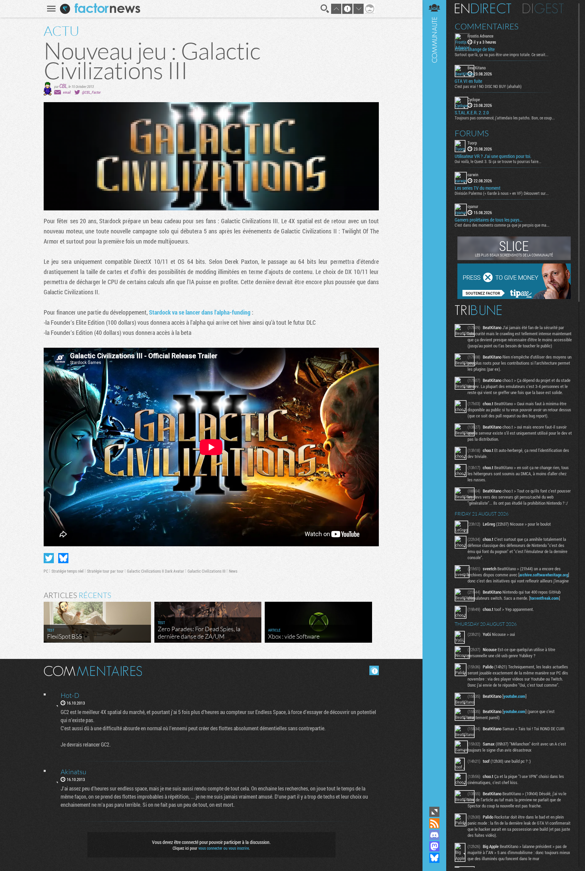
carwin (473, 174)
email (66, 92)
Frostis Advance (480, 36)
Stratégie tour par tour (105, 571)
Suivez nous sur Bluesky (434, 858)
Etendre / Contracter (434, 812)
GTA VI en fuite (468, 81)
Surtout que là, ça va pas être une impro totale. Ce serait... (501, 54)
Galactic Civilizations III (206, 571)
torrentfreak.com (544, 598)
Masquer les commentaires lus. (374, 670)
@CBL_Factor (91, 92)
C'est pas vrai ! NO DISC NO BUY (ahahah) (488, 86)
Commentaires (487, 26)
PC (46, 571)
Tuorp (472, 142)
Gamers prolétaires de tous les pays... (488, 220)
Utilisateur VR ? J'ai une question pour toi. (493, 156)
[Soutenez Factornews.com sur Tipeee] (514, 297)
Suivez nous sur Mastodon (434, 846)
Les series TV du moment (477, 188)
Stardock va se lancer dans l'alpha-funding (200, 312)
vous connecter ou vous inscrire (223, 848)
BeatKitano (477, 67)
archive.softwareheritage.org (543, 575)
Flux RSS (434, 823)
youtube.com (514, 696)
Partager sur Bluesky (63, 558)
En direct (483, 8)
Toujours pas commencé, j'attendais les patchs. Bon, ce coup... (505, 117)
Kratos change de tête (475, 49)
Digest (543, 8)
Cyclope (474, 99)
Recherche (325, 9)
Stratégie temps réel (67, 571)
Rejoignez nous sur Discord (434, 835)
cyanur (473, 206)
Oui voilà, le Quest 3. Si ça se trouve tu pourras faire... (498, 161)
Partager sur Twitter (49, 558)
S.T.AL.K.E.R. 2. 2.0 (472, 112)
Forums (472, 133)
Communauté (434, 402)
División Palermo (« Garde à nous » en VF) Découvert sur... (502, 193)
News (233, 571)
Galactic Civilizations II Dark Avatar (155, 571)
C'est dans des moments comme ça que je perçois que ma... (502, 225)
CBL (63, 85)
